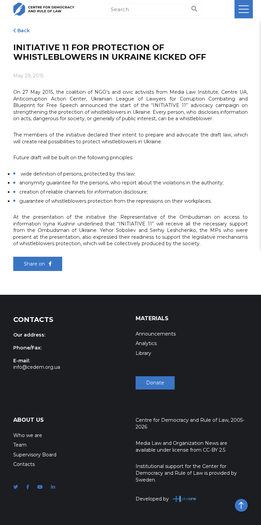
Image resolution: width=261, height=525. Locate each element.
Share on (35, 264)
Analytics (146, 343)
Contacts (24, 464)
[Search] (194, 9)
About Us (28, 420)
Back (23, 31)
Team (20, 445)
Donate (155, 383)
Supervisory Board (34, 455)
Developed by (152, 499)
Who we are (27, 435)
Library (143, 353)
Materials (152, 318)
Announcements (156, 334)
